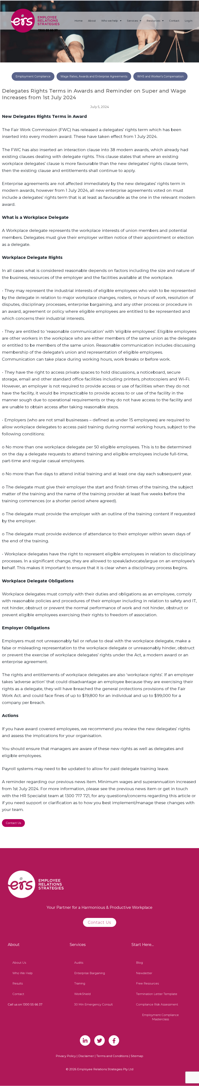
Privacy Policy (66, 1056)
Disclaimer (86, 1056)
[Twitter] (99, 1040)
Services (132, 20)
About (92, 20)
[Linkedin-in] (85, 1040)
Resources (153, 20)
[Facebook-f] (114, 1040)
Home (79, 20)
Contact (174, 20)
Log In (188, 20)
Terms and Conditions (112, 1056)
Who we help (109, 20)
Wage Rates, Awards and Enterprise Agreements (93, 76)
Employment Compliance (33, 76)
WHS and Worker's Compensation (160, 76)
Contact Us (13, 823)
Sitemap (137, 1056)
